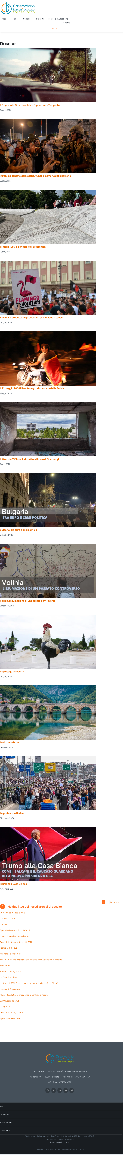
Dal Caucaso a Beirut (9, 1000)
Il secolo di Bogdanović (10, 989)
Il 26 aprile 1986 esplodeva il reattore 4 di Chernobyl (29, 459)
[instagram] (47, 1090)
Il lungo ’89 (5, 1006)
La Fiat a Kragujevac (9, 977)
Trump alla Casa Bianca (13, 883)
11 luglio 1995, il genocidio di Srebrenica (23, 246)
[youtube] (59, 1090)
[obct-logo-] (60, 1052)
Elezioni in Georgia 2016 (10, 971)
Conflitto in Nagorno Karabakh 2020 (16, 942)
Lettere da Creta (7, 918)
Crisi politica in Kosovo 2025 (12, 912)
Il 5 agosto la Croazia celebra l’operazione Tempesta (30, 105)
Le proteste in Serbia (12, 813)
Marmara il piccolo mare (11, 953)
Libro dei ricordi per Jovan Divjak (14, 936)
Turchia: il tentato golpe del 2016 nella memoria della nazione (35, 175)
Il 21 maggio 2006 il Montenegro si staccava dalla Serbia (32, 388)
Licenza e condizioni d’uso (59, 1142)
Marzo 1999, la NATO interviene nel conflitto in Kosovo (24, 995)
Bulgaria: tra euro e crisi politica (18, 529)
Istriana (3, 924)
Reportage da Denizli (12, 671)
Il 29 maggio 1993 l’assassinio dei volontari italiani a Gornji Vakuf (29, 983)
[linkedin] (65, 1090)
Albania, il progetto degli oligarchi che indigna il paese (31, 317)
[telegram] (71, 1090)
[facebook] (53, 1090)
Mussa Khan (5, 965)
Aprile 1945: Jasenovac (10, 1018)
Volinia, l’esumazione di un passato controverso (27, 600)
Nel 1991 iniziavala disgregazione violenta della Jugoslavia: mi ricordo (31, 959)
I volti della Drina (9, 742)
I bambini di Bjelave (8, 948)
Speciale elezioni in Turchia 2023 (15, 930)
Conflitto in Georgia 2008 (11, 1012)
